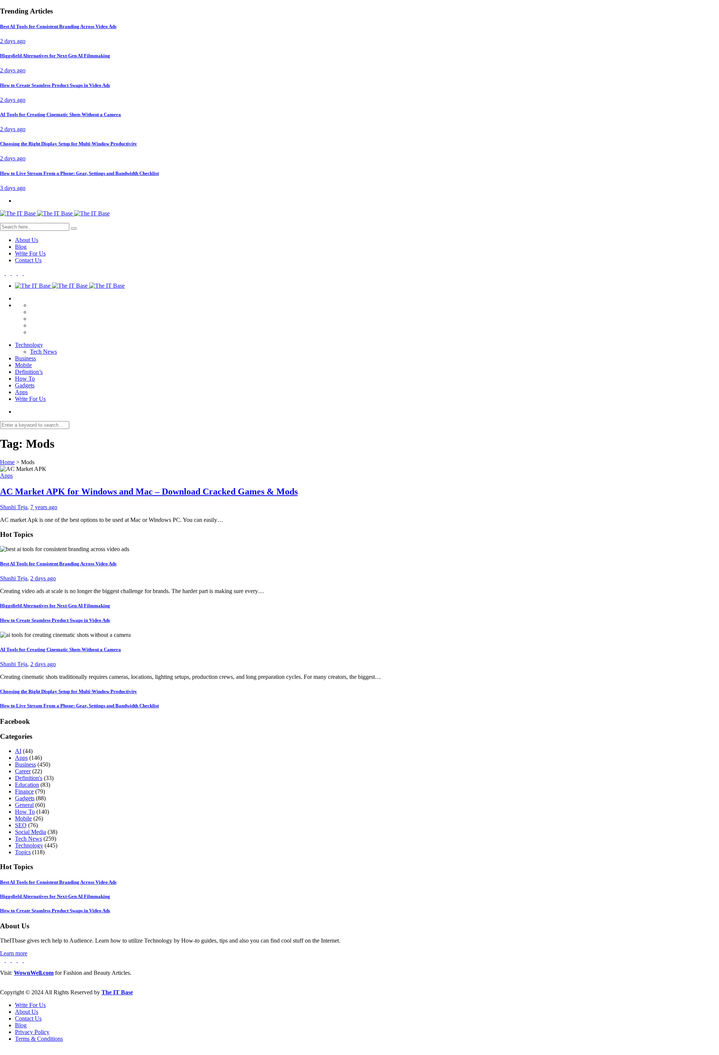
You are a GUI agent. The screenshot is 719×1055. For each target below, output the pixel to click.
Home (7, 462)
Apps (21, 392)
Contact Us (28, 260)
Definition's (28, 778)
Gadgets (24, 385)
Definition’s (29, 372)
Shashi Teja (13, 507)
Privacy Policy (32, 1032)
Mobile (23, 365)
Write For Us (30, 253)
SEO (21, 825)
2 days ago (12, 41)
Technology (29, 345)
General (24, 805)
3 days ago (12, 188)
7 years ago (43, 507)
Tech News (43, 351)
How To (25, 378)
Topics (23, 852)
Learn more (13, 953)
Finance (24, 791)
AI (18, 751)
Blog (21, 247)
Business (25, 358)
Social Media (30, 832)
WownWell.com (34, 973)
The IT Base (117, 992)
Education (27, 785)
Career (23, 771)
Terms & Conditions (39, 1039)
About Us (26, 240)
